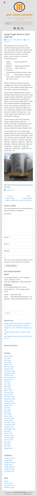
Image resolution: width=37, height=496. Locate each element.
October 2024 (8, 401)
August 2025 (8, 380)
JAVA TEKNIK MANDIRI (19, 14)
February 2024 (9, 418)
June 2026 (7, 360)
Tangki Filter (8, 460)
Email (6, 244)
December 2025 (9, 371)
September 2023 (9, 429)
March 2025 (8, 390)
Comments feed (9, 485)
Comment (8, 214)
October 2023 (8, 427)
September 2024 (9, 403)
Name (6, 237)
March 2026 (8, 365)
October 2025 (8, 375)
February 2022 (9, 437)
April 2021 (7, 446)
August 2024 (8, 405)
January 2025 (8, 395)
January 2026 (8, 369)
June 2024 (7, 410)
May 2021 (7, 444)
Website (7, 251)
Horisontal (18, 62)
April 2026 (7, 362)
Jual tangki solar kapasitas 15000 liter (17, 325)
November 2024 (9, 399)
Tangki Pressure (9, 462)
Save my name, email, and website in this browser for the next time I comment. (18, 261)
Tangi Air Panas (9, 458)
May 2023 (7, 431)
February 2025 (9, 392)
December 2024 (9, 397)
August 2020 (8, 448)
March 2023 (8, 433)
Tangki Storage (9, 469)
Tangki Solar (8, 465)
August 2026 (8, 356)
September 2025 (9, 377)
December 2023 (9, 422)
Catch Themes (27, 494)
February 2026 (9, 367)
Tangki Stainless (10, 190)
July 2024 (7, 407)
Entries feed (8, 483)
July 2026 (7, 358)
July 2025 (7, 382)
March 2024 (8, 416)
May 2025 (7, 386)
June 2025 (7, 384)
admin (20, 40)
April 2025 (7, 388)
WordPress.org (9, 487)
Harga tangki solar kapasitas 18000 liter (17, 323)
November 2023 (9, 425)
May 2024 (7, 412)
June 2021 (7, 442)
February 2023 (9, 435)
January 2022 (8, 440)
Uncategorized (9, 471)
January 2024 (8, 420)
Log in (6, 481)
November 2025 (9, 373)
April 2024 (7, 414)
